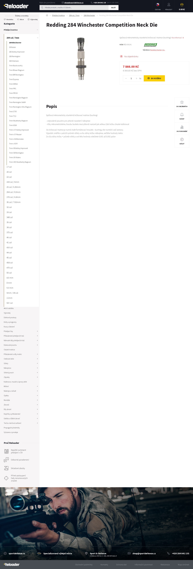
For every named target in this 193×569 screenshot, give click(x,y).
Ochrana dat (121, 564)
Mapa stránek (183, 564)
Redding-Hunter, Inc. (157, 50)
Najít (113, 8)
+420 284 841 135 (99, 2)
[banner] (12, 564)
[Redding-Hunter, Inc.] (166, 45)
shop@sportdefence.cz (73, 2)
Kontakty (104, 564)
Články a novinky (21, 16)
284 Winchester (89, 15)
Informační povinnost (144, 564)
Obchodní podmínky (83, 564)
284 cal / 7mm (74, 15)
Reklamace (165, 564)
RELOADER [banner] (16, 6)
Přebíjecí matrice (58, 15)
